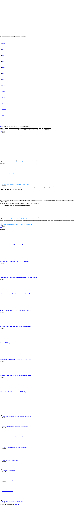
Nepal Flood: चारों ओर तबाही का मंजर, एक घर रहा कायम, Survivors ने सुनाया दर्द (15, 426)
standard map (29, 224)
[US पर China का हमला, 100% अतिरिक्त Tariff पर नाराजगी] (10, 242)
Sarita (1, 131)
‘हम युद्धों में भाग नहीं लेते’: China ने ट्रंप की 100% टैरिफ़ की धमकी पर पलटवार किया (15, 310)
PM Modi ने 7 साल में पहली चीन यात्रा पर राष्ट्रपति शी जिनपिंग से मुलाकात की (14, 391)
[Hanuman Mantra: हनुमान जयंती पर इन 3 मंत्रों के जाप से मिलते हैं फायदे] (8, 479)
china (12, 224)
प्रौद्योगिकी (3, 103)
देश (2, 49)
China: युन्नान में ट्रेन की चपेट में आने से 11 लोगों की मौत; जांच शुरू (12, 173)
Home (1, 126)
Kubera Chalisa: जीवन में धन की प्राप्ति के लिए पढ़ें (10, 460)
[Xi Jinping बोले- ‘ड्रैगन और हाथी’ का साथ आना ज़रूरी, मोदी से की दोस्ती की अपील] (10, 373)
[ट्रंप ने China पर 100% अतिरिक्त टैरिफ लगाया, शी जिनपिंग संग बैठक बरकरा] (10, 259)
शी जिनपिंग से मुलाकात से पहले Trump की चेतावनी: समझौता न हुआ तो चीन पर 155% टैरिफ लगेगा (17, 184)
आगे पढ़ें (1, 227)
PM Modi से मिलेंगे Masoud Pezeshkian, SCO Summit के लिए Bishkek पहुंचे (14, 447)
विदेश (3, 55)
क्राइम (3, 73)
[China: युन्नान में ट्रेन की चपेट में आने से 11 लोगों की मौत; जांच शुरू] (8, 172)
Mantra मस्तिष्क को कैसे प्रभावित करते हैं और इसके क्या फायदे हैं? (12, 501)
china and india (15, 224)
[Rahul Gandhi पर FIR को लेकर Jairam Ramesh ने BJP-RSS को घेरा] (8, 405)
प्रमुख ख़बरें (4, 43)
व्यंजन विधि (4, 109)
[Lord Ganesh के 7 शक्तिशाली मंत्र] (8, 490)
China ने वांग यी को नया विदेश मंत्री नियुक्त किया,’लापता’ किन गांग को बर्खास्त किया (16, 218)
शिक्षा (3, 79)
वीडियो (3, 115)
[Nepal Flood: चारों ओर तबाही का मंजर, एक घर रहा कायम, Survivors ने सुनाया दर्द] (8, 425)
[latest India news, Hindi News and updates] (7, 12)
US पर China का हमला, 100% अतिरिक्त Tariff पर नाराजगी (11, 244)
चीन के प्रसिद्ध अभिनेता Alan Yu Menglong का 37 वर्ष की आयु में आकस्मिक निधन (15, 326)
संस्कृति (3, 91)
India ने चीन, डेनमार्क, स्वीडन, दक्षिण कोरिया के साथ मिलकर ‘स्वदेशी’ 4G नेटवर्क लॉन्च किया (17, 293)
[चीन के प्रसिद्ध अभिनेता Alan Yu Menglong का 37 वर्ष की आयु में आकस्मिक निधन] (10, 324)
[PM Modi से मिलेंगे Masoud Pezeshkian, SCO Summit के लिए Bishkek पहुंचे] (8, 446)
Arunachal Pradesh (7, 224)
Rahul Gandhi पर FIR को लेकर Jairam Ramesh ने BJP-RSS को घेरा (13, 406)
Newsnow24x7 (17, 504)
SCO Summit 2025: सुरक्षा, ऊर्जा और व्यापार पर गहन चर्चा (11, 342)
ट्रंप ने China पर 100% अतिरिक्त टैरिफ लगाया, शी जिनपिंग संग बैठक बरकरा (14, 261)
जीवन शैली (3, 85)
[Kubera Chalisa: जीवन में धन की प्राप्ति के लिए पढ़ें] (8, 459)
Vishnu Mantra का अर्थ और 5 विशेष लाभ (8, 470)
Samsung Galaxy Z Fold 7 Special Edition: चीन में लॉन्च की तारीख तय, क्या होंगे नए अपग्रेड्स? (19, 277)
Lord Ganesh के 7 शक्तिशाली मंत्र (7, 491)
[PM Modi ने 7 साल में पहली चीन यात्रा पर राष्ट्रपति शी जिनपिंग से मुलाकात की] (10, 389)
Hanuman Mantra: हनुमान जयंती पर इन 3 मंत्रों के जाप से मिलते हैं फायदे (13, 480)
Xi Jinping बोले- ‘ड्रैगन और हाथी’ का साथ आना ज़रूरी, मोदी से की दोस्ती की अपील (15, 375)
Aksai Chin (2, 224)
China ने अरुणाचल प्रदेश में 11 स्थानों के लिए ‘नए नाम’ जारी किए (13, 161)
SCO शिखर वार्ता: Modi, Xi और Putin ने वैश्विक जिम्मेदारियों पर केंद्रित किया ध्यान (15, 359)
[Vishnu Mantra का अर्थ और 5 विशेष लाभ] (8, 469)
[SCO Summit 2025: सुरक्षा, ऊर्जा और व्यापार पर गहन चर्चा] (10, 340)
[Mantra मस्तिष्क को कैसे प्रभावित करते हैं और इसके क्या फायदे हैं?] (8, 500)
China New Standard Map (22, 224)
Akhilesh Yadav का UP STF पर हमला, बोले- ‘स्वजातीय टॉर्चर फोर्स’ (13, 436)
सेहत (3, 61)
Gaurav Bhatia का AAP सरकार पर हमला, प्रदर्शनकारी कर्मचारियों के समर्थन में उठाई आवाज (16, 416)
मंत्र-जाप (3, 97)
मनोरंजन (3, 67)
